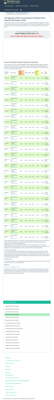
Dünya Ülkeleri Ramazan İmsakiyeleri (13, 383)
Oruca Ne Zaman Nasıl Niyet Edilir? (13, 360)
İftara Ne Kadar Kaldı (9, 5)
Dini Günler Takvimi (9, 386)
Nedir (7, 366)
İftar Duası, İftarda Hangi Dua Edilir (12, 266)
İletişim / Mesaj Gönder (10, 395)
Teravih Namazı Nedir (10, 363)
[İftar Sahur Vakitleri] (11, 2)
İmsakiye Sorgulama (9, 389)
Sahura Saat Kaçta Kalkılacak (21, 5)
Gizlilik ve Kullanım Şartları (11, 392)
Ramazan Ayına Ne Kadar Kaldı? (11, 9)
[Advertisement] (27, 49)
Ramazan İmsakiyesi (34, 5)
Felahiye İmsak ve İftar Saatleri (12, 314)
